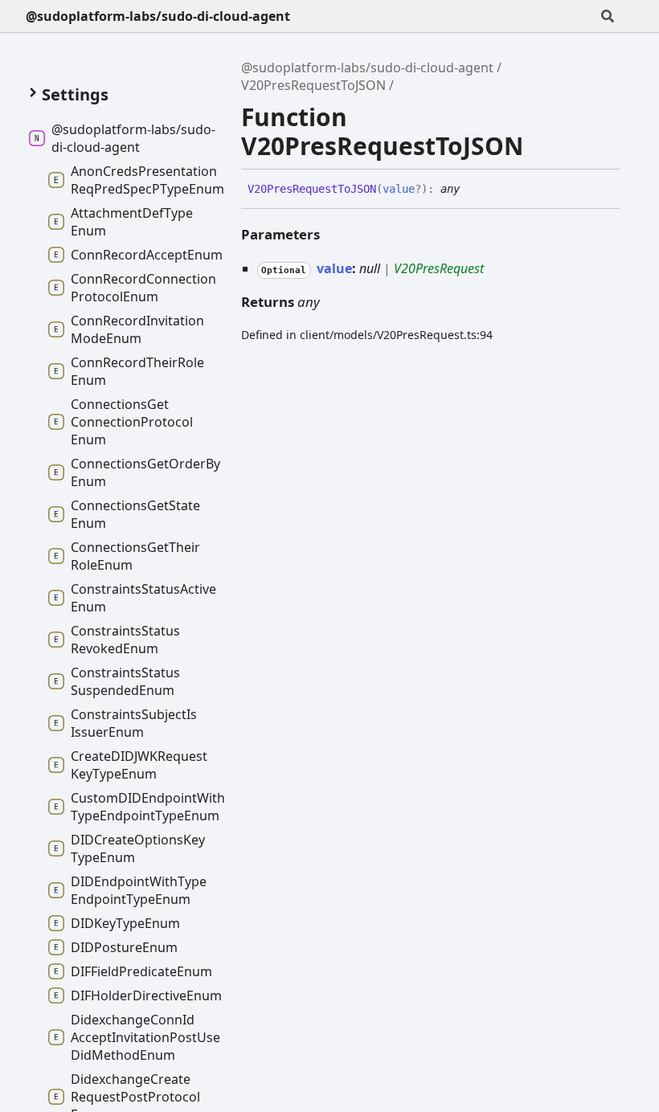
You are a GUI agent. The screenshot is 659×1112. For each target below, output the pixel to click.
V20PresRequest (439, 268)
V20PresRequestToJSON (313, 85)
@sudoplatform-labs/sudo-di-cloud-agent (158, 16)
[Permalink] (471, 189)
